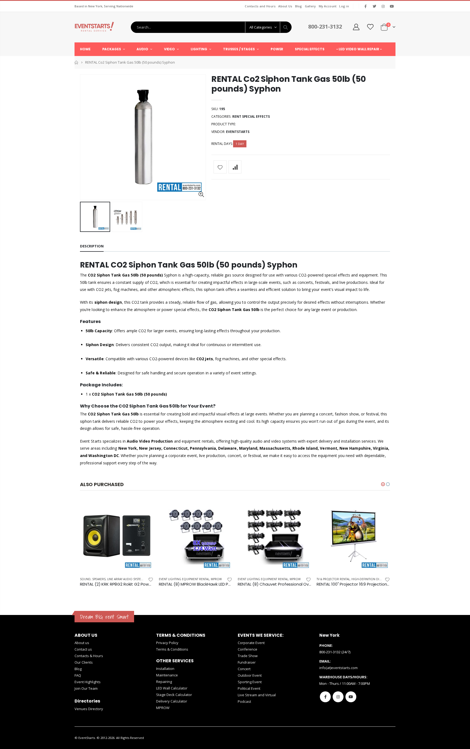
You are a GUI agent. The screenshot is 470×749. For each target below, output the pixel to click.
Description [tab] (92, 246)
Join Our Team (86, 688)
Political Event (249, 688)
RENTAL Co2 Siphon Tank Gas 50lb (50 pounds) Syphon (288, 84)
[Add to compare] (235, 166)
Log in (344, 6)
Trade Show (248, 655)
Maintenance (167, 675)
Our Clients (84, 662)
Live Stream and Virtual (257, 694)
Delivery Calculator (171, 701)
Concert (244, 668)
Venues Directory (89, 708)
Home (77, 62)
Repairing (164, 681)
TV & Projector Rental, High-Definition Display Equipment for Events (369, 579)
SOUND (85, 579)
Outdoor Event (250, 675)
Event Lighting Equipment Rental (184, 579)
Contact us (83, 649)
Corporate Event (251, 642)
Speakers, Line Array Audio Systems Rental (124, 579)
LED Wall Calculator (171, 688)
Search (285, 27)
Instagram (338, 696)
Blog (298, 6)
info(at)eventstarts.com (338, 667)
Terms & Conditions (172, 649)
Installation (165, 668)
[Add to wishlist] (220, 166)
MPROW (216, 579)
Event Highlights (88, 681)
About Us (285, 6)
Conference (247, 649)
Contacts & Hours (89, 655)
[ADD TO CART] (144, 508)
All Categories (260, 27)
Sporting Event (250, 681)
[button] (383, 484)
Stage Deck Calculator (174, 694)
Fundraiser (247, 662)
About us (82, 642)
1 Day (240, 144)
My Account (328, 6)
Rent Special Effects (251, 116)
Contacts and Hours (260, 6)
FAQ (78, 675)
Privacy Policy (167, 642)
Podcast (244, 701)
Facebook (325, 696)
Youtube (350, 696)
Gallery (310, 6)
